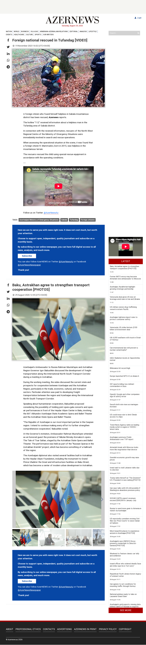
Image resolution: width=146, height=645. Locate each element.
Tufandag (74, 220)
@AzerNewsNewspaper (29, 265)
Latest (125, 261)
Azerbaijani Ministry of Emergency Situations (39, 220)
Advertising (64, 629)
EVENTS (9, 34)
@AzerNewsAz (51, 212)
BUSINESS (25, 31)
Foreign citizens (88, 220)
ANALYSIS (83, 31)
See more (125, 610)
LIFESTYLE (93, 31)
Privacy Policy (108, 629)
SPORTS (38, 34)
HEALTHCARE (19, 34)
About (9, 629)
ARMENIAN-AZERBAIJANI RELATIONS (54, 31)
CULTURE (29, 34)
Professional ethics (28, 629)
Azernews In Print (85, 629)
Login (139, 18)
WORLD (16, 31)
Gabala (64, 220)
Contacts (49, 629)
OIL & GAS (34, 31)
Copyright (125, 629)
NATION (9, 31)
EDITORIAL (74, 31)
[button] (8, 40)
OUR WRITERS (48, 34)
